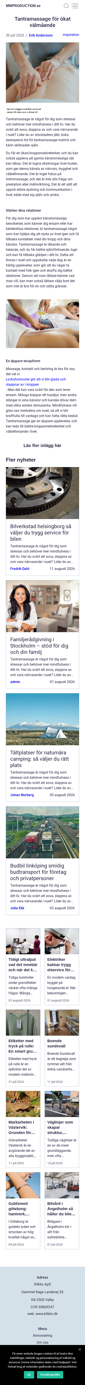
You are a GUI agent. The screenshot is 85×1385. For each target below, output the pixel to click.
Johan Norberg (22, 795)
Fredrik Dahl (19, 569)
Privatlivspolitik (50, 1374)
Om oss (42, 1342)
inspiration (71, 35)
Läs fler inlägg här (42, 445)
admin (15, 682)
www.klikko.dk (47, 1314)
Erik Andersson (41, 35)
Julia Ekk (17, 908)
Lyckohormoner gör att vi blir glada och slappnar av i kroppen (36, 382)
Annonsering (42, 1335)
